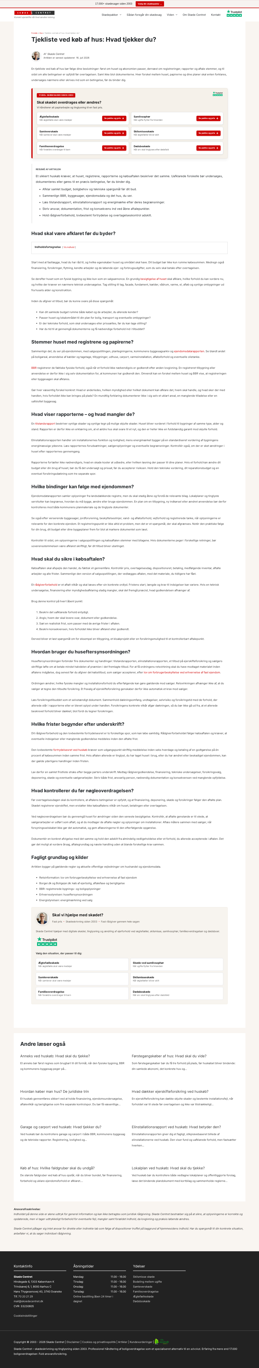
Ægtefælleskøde (143, 1296)
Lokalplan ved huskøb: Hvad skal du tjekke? (168, 1168)
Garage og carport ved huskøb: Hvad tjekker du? (60, 1127)
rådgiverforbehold (46, 584)
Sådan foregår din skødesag (144, 14)
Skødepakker (110, 14)
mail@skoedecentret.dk (28, 1301)
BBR (34, 367)
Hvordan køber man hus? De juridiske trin (54, 1091)
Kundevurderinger (141, 1342)
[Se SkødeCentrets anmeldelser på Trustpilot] (217, 95)
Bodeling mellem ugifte (147, 1281)
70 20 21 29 (25, 1296)
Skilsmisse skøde (144, 1276)
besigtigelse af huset (153, 279)
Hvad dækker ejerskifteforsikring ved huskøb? (170, 1091)
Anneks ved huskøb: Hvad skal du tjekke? (55, 1056)
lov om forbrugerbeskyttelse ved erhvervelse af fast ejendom (182, 672)
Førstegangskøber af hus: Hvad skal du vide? (169, 1056)
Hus (41, 33)
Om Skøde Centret (194, 14)
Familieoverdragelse (146, 1291)
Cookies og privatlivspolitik (99, 1342)
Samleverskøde (142, 1286)
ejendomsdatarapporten (189, 351)
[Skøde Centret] (36, 56)
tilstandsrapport (45, 423)
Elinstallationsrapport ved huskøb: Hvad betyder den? (176, 1127)
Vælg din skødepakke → (150, 4)
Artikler (122, 1342)
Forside (34, 33)
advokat (195, 1349)
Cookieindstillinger (25, 1315)
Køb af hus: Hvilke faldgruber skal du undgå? (57, 1168)
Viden (170, 14)
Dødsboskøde (141, 1301)
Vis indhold (69, 247)
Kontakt (215, 14)
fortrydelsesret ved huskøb (70, 749)
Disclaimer (73, 1342)
